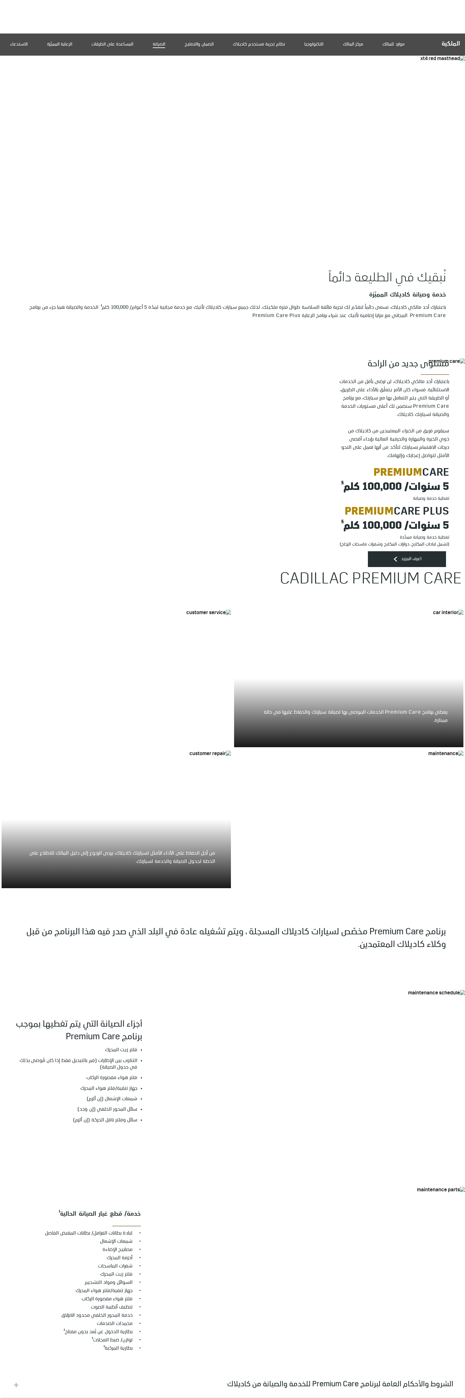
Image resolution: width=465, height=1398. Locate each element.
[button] (101, 305)
